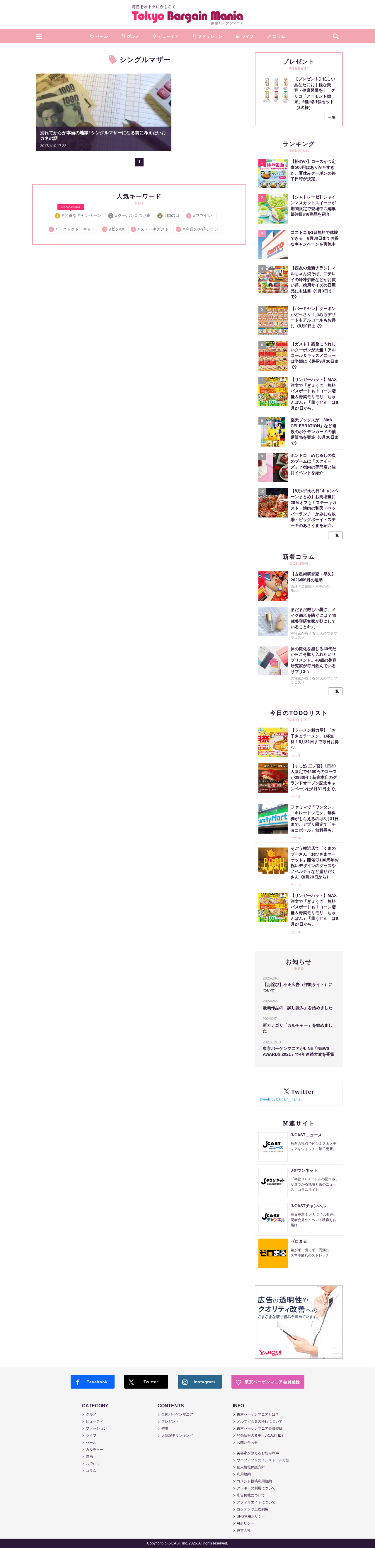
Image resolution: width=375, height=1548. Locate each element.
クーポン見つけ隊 (130, 215)
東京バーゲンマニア (187, 14)
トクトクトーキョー (73, 229)
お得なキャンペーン (79, 214)
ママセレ (200, 215)
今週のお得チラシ (198, 229)
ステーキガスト (151, 229)
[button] (39, 36)
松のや (114, 229)
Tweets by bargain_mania (280, 1099)
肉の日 (169, 215)
